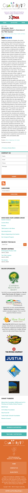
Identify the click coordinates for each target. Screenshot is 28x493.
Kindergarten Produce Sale (8, 250)
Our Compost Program (7, 237)
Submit (14, 176)
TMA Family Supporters (14, 434)
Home (4, 22)
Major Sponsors (8, 268)
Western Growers (6, 418)
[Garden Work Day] (14, 207)
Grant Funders (7, 398)
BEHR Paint (4, 407)
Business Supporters (14, 427)
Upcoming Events (6, 231)
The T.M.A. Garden (6, 255)
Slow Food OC (5, 412)
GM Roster (14, 22)
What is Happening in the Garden (13, 140)
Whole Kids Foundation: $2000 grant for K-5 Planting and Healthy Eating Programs (13, 403)
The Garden (4, 260)
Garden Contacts (6, 219)
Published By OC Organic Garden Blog (14, 16)
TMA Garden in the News (8, 228)
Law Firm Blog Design (13, 491)
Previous (4, 148)
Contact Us (14, 468)
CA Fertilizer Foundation (8, 409)
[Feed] (3, 183)
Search (25, 244)
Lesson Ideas (5, 222)
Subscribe (14, 194)
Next (14, 148)
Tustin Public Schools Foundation (10, 415)
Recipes (3, 225)
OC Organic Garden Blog (14, 5)
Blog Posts (14, 472)
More (23, 22)
